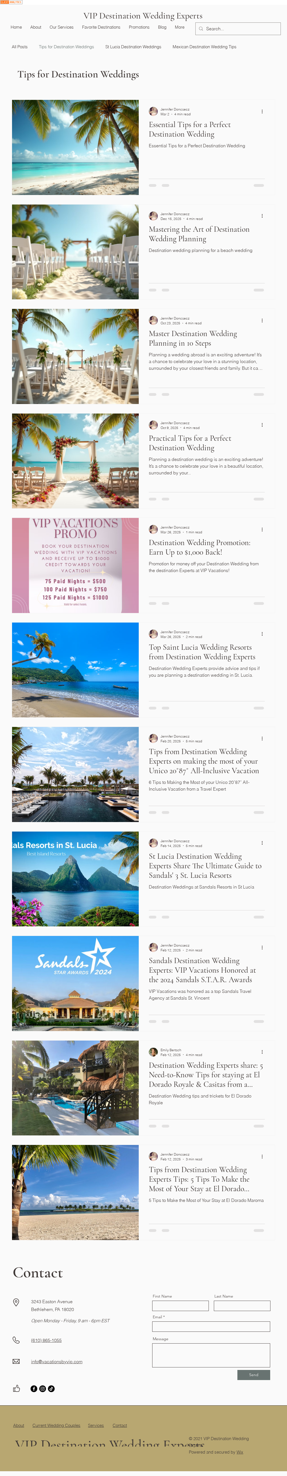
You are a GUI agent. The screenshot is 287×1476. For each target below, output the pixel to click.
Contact (120, 1425)
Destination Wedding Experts (123, 1438)
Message (160, 1339)
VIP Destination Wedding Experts (143, 15)
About (18, 1425)
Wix (240, 1452)
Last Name (223, 1296)
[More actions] (264, 111)
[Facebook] (34, 1388)
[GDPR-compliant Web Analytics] (11, 3)
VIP (26, 1438)
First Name (162, 1296)
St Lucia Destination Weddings (133, 46)
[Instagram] (42, 1388)
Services (96, 1425)
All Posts (20, 46)
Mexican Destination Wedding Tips (205, 46)
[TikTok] (51, 1388)
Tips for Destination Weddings (66, 46)
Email (157, 1317)
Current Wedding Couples (56, 1425)
